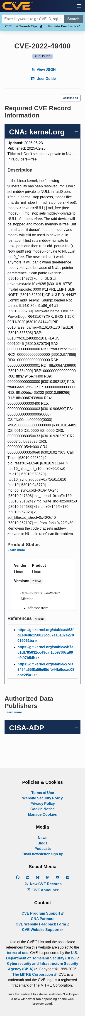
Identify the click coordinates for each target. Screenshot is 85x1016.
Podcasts (42, 849)
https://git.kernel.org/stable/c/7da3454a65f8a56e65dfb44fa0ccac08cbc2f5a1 (45, 669)
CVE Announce (45, 890)
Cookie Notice (42, 809)
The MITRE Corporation (33, 974)
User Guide (46, 79)
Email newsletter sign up (42, 854)
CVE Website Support (41, 930)
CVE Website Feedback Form (41, 924)
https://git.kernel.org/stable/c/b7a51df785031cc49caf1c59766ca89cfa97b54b (45, 652)
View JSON (46, 70)
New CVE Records (45, 884)
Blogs (42, 843)
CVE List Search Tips (21, 26)
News (42, 838)
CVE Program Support (41, 913)
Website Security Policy (42, 798)
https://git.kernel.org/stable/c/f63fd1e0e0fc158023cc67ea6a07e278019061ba (45, 635)
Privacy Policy (42, 804)
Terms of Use (42, 793)
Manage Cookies (42, 814)
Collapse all (70, 98)
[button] (79, 5)
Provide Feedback (62, 26)
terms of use (17, 953)
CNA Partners (42, 919)
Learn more (16, 550)
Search (73, 19)
